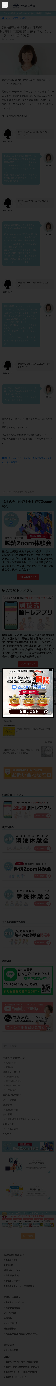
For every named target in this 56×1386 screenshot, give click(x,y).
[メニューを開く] (5, 5)
